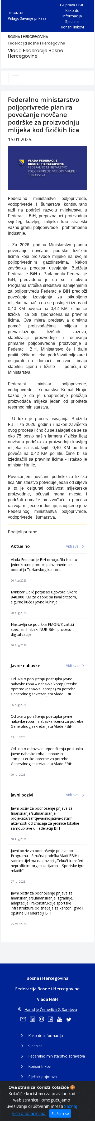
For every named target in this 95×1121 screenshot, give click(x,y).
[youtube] (61, 1019)
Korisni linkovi (72, 27)
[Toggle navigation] (15, 78)
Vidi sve (73, 546)
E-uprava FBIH (72, 4)
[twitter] (70, 1019)
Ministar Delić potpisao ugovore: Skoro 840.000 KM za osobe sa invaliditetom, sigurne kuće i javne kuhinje (44, 596)
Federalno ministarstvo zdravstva (56, 1056)
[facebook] (52, 1019)
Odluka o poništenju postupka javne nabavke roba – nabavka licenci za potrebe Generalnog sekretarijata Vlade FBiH (47, 721)
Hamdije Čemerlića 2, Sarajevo (51, 1009)
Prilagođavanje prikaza (27, 18)
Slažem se (60, 1113)
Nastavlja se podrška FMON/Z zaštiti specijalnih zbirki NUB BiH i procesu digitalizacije (42, 629)
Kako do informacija (72, 13)
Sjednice (72, 21)
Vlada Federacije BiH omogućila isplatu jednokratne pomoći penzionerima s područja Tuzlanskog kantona (44, 564)
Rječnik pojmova (42, 1076)
